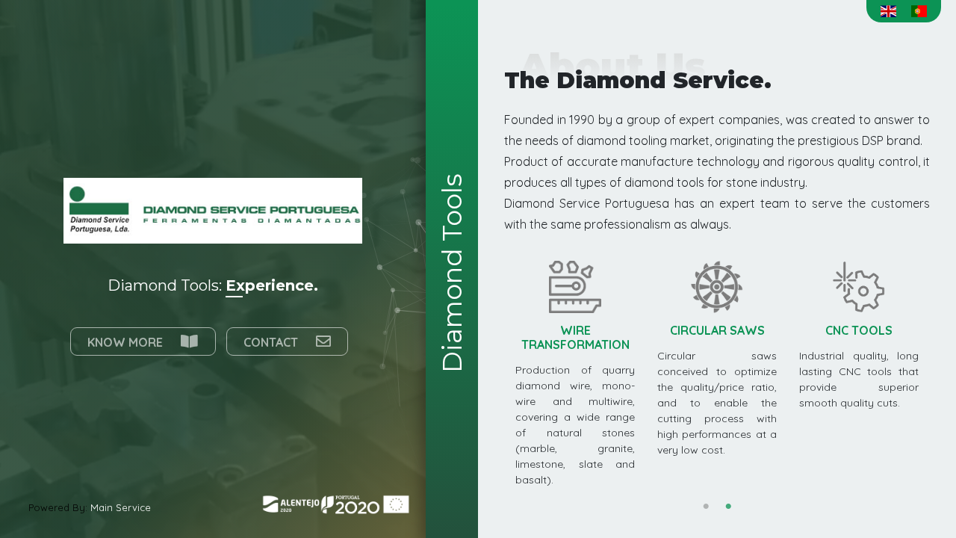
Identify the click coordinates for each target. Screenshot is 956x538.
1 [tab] (705, 506)
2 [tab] (728, 506)
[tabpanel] (859, 336)
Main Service (120, 507)
